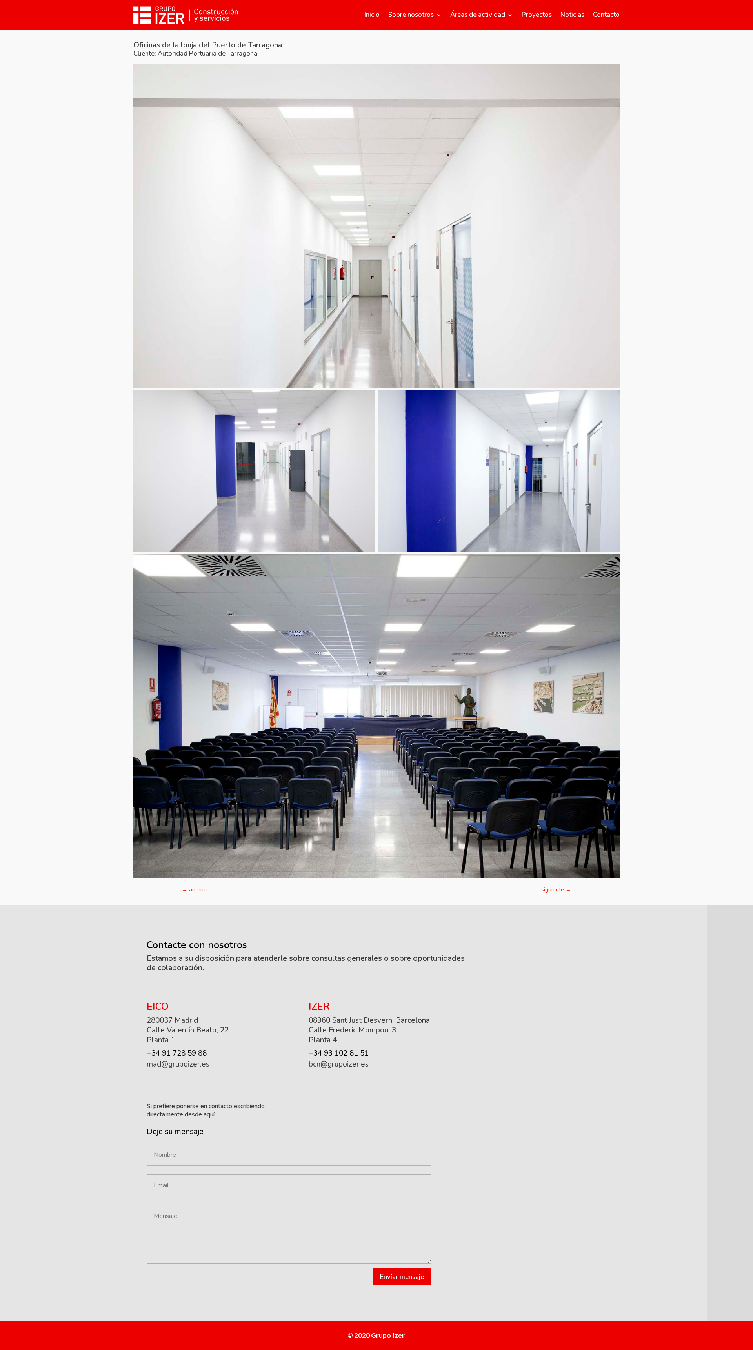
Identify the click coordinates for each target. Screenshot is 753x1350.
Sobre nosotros (411, 14)
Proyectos (537, 14)
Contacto (606, 14)
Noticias (572, 14)
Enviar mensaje (402, 1276)
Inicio (372, 14)
